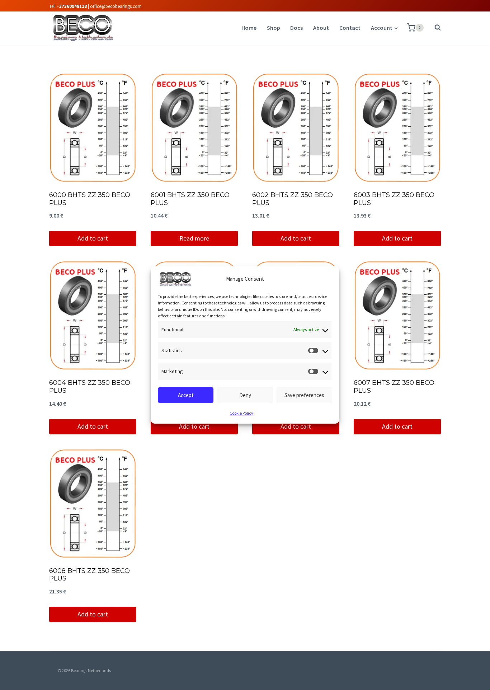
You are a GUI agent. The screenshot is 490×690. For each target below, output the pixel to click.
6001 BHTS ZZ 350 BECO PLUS (190, 199)
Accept (186, 395)
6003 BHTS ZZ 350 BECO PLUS (394, 199)
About (321, 27)
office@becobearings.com (116, 6)
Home (248, 27)
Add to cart (92, 238)
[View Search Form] (434, 27)
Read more (194, 238)
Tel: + (68, 6)
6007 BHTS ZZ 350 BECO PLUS (394, 387)
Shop (273, 27)
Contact (350, 27)
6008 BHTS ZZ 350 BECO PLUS (89, 575)
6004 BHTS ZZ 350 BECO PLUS (89, 387)
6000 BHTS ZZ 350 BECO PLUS (89, 199)
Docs (296, 27)
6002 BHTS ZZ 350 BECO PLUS (292, 199)
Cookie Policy (241, 413)
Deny (245, 395)
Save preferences (304, 395)
